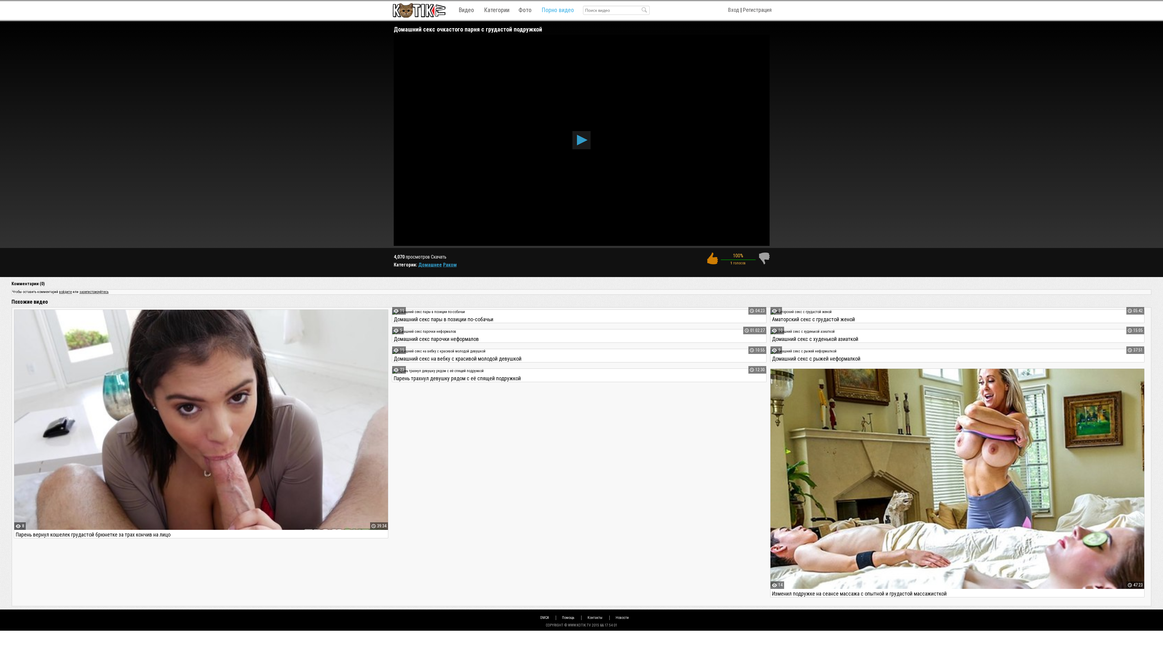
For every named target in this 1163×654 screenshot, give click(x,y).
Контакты (595, 618)
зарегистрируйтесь (93, 292)
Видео (466, 10)
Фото (525, 10)
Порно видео (558, 10)
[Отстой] (764, 258)
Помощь (568, 618)
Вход (733, 10)
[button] (581, 140)
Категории (496, 10)
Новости (622, 618)
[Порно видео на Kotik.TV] (419, 10)
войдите (65, 292)
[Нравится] (712, 258)
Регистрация (757, 10)
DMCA (544, 618)
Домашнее (430, 265)
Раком (450, 265)
